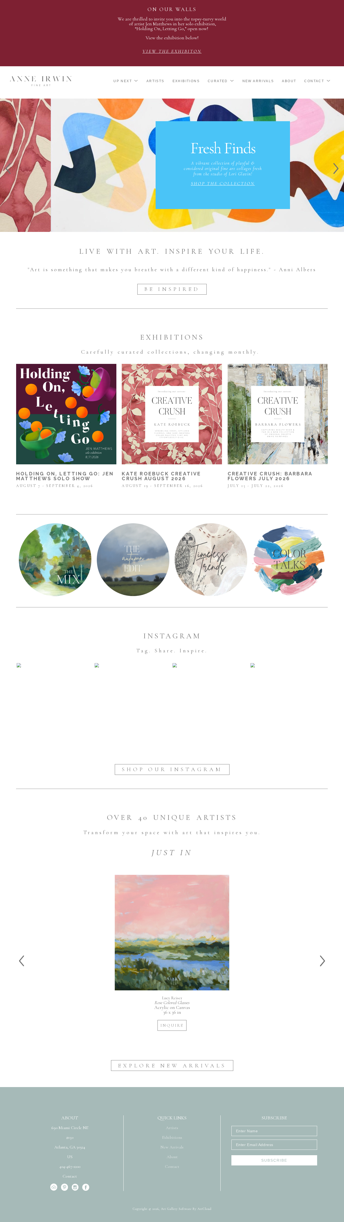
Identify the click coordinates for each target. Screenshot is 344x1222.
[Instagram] (76, 1187)
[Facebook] (85, 1187)
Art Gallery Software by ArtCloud (186, 1209)
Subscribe (274, 1160)
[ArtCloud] (54, 1187)
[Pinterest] (65, 1187)
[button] (125, 81)
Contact (70, 1176)
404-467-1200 (69, 1166)
